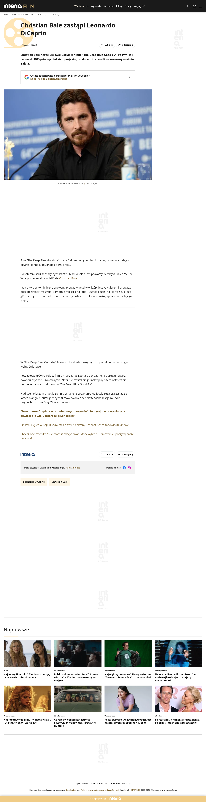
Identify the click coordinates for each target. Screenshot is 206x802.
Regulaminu (71, 790)
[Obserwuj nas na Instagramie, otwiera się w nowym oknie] (129, 468)
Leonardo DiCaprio (34, 481)
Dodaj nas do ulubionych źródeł (60, 78)
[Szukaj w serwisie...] (188, 6)
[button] (81, 6)
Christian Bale (68, 278)
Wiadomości (24, 15)
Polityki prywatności (89, 790)
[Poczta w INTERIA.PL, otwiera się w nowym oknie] (195, 6)
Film (14, 15)
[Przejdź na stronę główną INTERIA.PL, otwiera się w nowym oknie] (13, 6)
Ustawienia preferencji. (109, 790)
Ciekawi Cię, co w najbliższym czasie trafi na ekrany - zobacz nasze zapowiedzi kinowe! (75, 425)
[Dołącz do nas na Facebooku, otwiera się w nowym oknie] (124, 468)
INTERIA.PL (135, 790)
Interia (7, 15)
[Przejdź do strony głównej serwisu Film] (28, 6)
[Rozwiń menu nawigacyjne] (201, 6)
